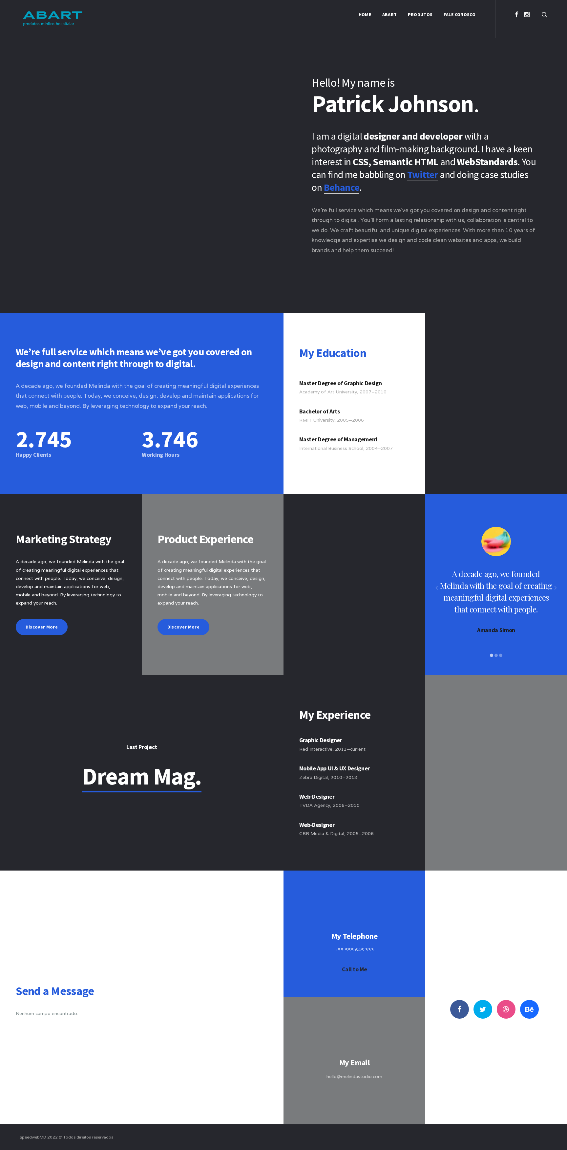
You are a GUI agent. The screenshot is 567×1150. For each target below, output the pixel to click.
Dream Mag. (141, 776)
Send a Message (354, 1095)
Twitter (422, 174)
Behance (342, 187)
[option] (496, 580)
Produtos (420, 14)
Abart (389, 14)
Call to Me (354, 969)
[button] (436, 588)
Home (365, 14)
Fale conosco (459, 14)
